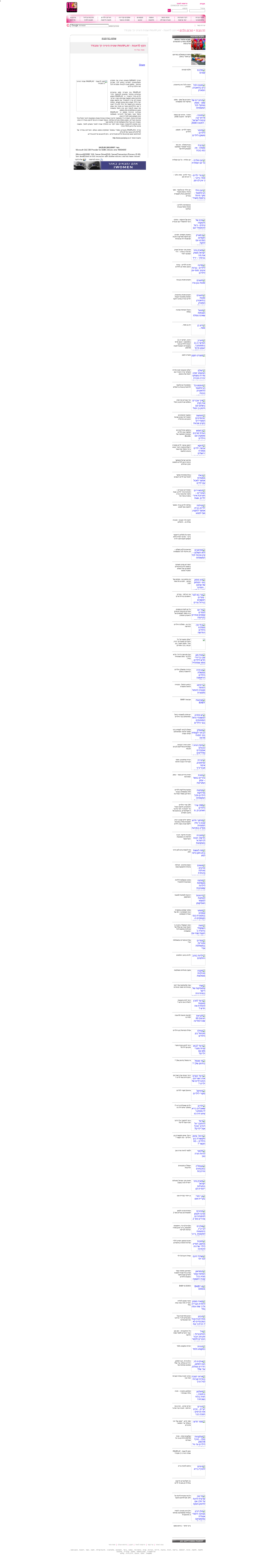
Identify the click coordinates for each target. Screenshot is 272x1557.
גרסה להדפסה (94, 160)
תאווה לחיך (88, 20)
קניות (144, 1550)
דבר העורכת (182, 17)
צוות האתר (159, 1545)
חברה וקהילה (165, 20)
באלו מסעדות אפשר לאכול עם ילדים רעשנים (182, 476)
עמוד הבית (200, 17)
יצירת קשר (201, 25)
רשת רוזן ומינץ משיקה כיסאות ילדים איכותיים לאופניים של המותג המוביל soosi (183, 568)
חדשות (151, 20)
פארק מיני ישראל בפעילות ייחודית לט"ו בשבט (181, 1182)
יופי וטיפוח (182, 20)
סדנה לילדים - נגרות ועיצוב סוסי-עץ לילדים (183, 266)
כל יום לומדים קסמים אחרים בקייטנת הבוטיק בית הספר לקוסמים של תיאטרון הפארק (182, 612)
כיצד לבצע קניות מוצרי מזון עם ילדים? (183, 1046)
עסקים (133, 1551)
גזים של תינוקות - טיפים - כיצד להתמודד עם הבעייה (181, 221)
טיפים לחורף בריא (184, 1466)
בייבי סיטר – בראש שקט (182, 1526)
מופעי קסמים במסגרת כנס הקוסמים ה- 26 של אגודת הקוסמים (182, 912)
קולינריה (126, 1551)
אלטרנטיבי (200, 20)
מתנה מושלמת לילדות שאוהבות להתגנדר (183, 881)
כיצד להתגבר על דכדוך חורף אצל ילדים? (183, 1121)
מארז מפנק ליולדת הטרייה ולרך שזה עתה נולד (183, 1303)
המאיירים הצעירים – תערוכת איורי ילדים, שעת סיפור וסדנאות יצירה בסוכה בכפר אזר (182, 493)
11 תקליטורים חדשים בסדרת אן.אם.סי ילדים (183, 1482)
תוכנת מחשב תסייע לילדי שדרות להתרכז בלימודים (182, 1242)
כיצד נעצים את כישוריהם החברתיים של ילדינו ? (182, 1076)
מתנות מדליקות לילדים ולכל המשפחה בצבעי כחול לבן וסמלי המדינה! (182, 792)
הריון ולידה (129, 1553)
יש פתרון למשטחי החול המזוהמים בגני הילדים (182, 716)
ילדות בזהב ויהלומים (183, 955)
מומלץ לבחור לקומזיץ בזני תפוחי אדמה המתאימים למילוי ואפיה (182, 732)
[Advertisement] (128, 7)
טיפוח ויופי (137, 1550)
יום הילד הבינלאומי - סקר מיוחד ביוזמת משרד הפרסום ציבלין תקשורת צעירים (182, 193)
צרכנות (73, 17)
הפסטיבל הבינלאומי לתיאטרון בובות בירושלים (182, 386)
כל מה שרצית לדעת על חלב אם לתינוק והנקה (183, 1497)
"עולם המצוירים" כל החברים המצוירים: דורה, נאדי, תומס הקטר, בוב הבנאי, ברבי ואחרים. (182, 642)
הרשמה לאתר (182, 4)
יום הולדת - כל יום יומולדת (181, 160)
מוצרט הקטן (186, 355)
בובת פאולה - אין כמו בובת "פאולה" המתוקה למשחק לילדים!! (183, 147)
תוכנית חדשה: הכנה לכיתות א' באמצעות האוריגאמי (183, 837)
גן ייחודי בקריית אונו (184, 1196)
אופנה (151, 17)
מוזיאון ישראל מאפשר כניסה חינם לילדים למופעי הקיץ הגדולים (181, 462)
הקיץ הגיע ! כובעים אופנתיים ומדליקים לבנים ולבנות (182, 747)
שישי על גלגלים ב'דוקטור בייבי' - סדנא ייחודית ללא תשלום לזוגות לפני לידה (182, 537)
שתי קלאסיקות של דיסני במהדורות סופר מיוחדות (182, 986)
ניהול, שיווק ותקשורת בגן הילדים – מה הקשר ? (182, 1137)
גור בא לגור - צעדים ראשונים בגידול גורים (183, 595)
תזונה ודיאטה (106, 20)
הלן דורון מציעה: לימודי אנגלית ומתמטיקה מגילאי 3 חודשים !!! (182, 1513)
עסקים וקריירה (124, 17)
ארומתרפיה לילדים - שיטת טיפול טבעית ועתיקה (184, 207)
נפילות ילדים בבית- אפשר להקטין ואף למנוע (182, 506)
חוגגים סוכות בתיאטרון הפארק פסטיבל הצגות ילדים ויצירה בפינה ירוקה (182, 297)
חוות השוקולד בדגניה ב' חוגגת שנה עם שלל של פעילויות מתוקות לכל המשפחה (182, 928)
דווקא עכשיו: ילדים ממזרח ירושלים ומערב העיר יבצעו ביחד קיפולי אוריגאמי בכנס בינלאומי (181, 448)
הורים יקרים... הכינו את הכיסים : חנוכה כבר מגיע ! (181, 1407)
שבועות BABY (185, 700)
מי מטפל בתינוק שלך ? (183, 1060)
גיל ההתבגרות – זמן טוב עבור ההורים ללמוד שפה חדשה (182, 1333)
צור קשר (150, 1545)
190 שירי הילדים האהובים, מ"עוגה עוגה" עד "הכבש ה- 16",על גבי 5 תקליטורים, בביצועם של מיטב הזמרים (182, 809)
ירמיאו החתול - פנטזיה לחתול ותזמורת (183, 686)
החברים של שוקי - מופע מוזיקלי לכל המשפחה (182, 101)
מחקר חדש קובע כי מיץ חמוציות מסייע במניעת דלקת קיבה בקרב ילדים (182, 822)
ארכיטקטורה (151, 1551)
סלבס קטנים (186, 70)
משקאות (149, 1553)
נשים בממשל (141, 1551)
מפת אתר (112, 1545)
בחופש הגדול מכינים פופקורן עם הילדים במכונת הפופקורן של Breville (183, 433)
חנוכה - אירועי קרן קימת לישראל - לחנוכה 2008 (182, 116)
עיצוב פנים (74, 1550)
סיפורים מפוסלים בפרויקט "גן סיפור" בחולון (182, 56)
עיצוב (140, 20)
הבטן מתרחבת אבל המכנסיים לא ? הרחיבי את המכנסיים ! (183, 1318)
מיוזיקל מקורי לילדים (184, 1090)
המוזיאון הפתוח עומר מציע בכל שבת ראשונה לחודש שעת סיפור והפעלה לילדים (182, 1274)
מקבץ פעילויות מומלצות (182, 970)
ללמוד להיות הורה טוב (183, 1151)
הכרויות (150, 1550)
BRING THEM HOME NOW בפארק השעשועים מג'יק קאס (182, 42)
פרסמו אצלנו (122, 1545)
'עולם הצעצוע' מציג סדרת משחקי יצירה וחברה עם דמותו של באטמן (182, 372)
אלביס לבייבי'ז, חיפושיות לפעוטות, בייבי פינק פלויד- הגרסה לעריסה (181, 1228)
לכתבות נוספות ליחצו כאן (191, 1541)
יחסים (142, 1553)
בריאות (175, 1550)
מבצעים (140, 17)
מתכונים (119, 1551)
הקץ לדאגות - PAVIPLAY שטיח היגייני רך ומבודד (182, 1452)
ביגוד (125, 1550)
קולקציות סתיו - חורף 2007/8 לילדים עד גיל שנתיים (183, 1438)
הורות (169, 1550)
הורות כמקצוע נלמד (184, 1346)
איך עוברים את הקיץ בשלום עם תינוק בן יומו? (182, 401)
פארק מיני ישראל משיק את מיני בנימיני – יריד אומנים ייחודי (182, 252)
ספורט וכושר (124, 20)
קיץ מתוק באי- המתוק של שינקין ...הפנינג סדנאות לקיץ (182, 581)
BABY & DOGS (185, 1286)
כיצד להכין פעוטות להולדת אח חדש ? (184, 1001)
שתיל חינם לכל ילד (184, 1256)
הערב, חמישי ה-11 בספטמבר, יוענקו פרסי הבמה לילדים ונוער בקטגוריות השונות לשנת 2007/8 (182, 344)
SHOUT (182, 1550)
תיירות (73, 20)
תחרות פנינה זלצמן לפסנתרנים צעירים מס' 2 (182, 1212)
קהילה (98, 1550)
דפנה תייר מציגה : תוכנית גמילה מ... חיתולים (182, 521)
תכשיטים (119, 1550)
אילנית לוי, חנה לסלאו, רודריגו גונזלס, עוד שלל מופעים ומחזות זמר (183, 1363)
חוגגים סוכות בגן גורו (183, 280)
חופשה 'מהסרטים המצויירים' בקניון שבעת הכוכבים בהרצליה (182, 417)
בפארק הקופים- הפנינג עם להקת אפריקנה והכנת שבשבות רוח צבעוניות (182, 237)
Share (142, 65)
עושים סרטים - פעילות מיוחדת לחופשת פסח (183, 866)
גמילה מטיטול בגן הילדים (182, 1030)
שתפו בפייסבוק (109, 38)
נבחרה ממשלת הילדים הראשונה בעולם (183, 670)
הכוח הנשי (165, 17)
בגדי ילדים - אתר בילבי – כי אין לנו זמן (182, 176)
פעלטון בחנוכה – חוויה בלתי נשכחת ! (183, 1392)
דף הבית (200, 30)
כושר (87, 1550)
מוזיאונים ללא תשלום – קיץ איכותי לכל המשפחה (182, 551)
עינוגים (137, 1553)
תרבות (103, 1550)
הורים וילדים (106, 17)
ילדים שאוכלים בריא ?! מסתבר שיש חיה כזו (183, 1106)
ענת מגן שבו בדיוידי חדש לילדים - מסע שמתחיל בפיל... (182, 656)
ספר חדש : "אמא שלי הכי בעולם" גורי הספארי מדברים (182, 1423)
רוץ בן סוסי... (186, 325)
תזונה (92, 1550)
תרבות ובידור (88, 17)
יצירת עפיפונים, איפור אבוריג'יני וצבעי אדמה (183, 761)
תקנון (131, 1545)
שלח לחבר (78, 160)
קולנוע (122, 1553)
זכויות (188, 1550)
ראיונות (81, 1550)
